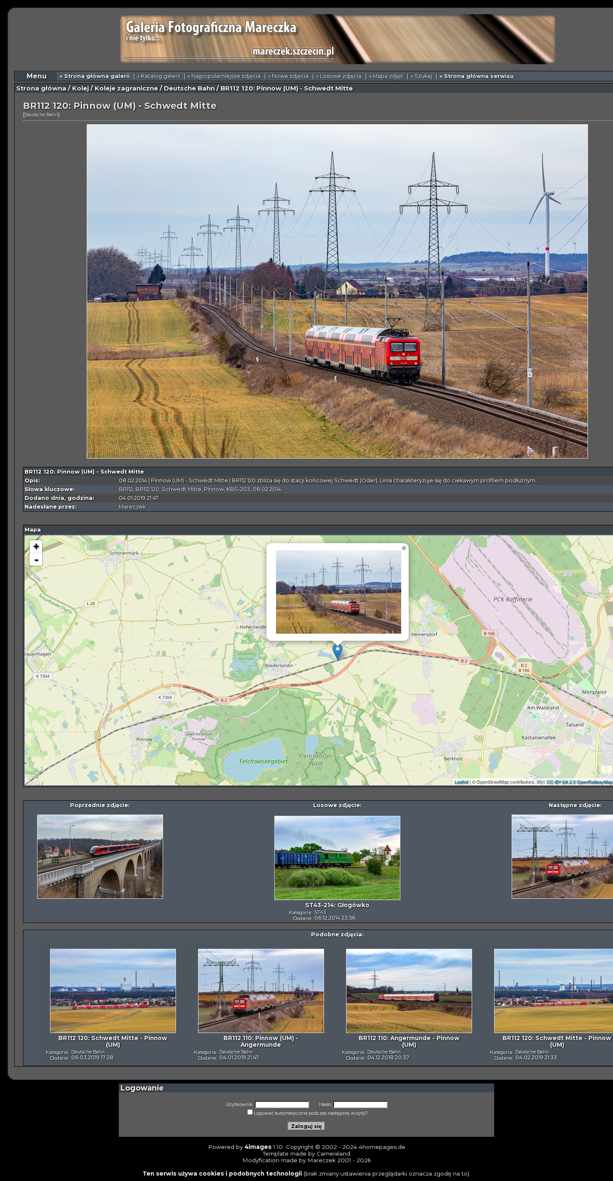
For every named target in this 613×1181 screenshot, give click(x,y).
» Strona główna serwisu (477, 76)
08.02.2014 (267, 489)
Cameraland (333, 1153)
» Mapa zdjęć (386, 76)
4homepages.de (382, 1146)
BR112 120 (147, 489)
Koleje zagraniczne (126, 88)
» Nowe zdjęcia (288, 76)
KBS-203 (238, 489)
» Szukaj (421, 76)
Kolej (80, 88)
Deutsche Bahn (189, 88)
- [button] (36, 559)
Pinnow (214, 489)
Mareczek (132, 507)
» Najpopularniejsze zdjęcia (224, 76)
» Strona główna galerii (95, 76)
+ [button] (36, 546)
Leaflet (461, 781)
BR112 (126, 489)
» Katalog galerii (158, 76)
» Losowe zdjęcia (339, 76)
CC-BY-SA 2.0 (561, 781)
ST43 (320, 912)
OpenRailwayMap (595, 781)
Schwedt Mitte (181, 489)
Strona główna (41, 88)
